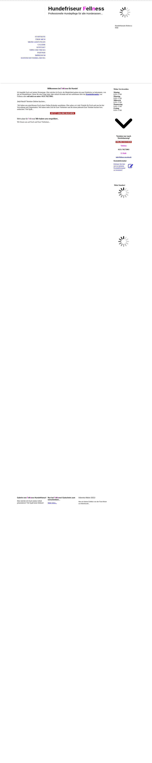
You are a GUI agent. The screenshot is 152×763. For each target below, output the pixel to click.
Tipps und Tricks (37, 50)
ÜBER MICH (40, 39)
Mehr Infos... (52, 503)
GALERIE (41, 45)
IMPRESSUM (40, 55)
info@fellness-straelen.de (123, 157)
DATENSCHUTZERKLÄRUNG (33, 58)
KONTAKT (41, 47)
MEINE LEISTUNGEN (36, 42)
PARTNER (41, 53)
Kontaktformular (92, 94)
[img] (30, 10)
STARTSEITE (40, 37)
